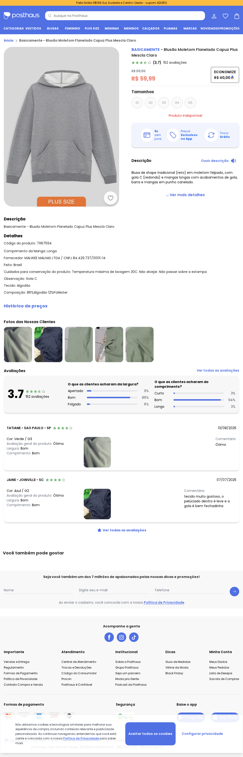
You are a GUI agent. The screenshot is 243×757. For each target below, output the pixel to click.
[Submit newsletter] (234, 591)
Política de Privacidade (164, 602)
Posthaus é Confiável (76, 685)
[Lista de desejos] (225, 16)
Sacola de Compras (224, 679)
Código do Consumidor (79, 673)
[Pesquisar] (50, 16)
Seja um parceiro (127, 673)
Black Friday (174, 673)
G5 (190, 103)
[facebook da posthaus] (109, 637)
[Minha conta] (213, 16)
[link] (159, 62)
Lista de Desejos (220, 673)
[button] (121, 306)
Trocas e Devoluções (76, 667)
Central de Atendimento (78, 662)
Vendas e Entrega (16, 662)
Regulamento (14, 667)
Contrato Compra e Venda (23, 685)
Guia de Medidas (178, 662)
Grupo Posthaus (127, 667)
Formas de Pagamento (20, 673)
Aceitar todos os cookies (150, 733)
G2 (151, 103)
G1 (137, 103)
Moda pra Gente (127, 679)
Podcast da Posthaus (131, 685)
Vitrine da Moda (176, 667)
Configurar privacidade (202, 733)
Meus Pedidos (219, 667)
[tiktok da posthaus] (134, 637)
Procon (66, 679)
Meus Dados (218, 662)
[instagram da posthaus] (121, 637)
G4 (177, 103)
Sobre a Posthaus (128, 662)
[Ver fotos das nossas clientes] (97, 452)
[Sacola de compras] (236, 16)
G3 (164, 103)
